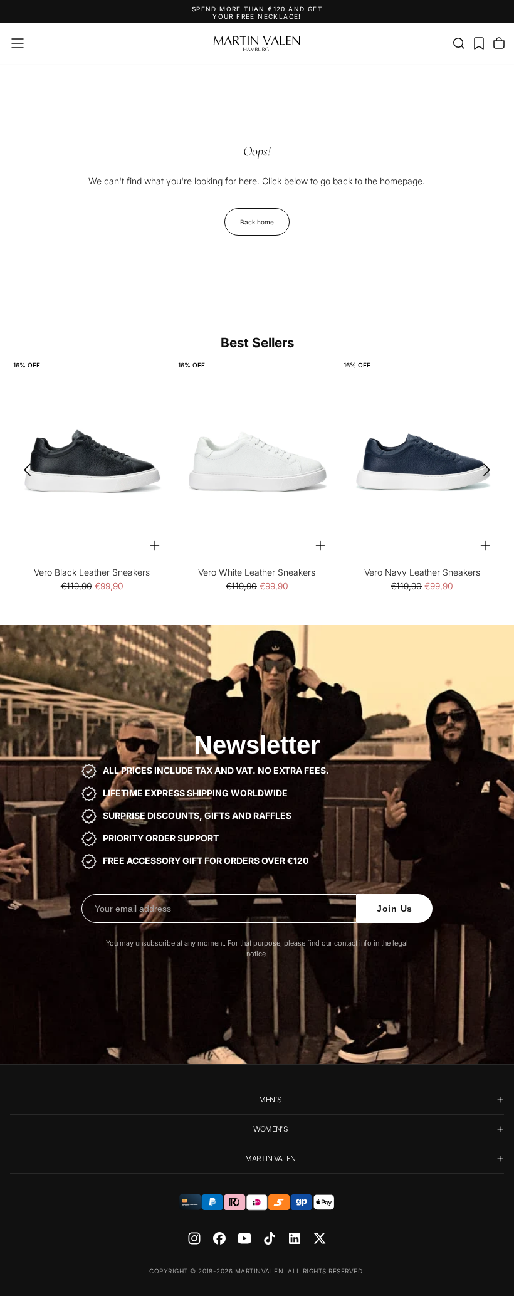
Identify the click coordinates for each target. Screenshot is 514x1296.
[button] (17, 43)
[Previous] (23, 470)
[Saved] (478, 43)
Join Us (394, 909)
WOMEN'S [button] (270, 1129)
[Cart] (498, 43)
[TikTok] (269, 1238)
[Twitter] (319, 1238)
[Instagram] (194, 1238)
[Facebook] (219, 1238)
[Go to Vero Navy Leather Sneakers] (422, 461)
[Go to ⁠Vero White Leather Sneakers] (256, 461)
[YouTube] (244, 1238)
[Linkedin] (294, 1238)
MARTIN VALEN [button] (270, 1158)
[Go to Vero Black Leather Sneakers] (92, 461)
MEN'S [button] (270, 1099)
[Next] (491, 470)
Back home (257, 222)
